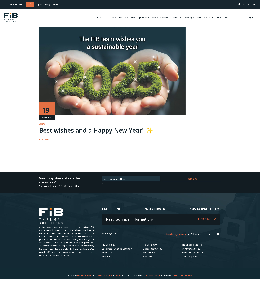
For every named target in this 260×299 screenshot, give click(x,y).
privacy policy (118, 184)
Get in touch (205, 219)
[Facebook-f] (239, 4)
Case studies (214, 18)
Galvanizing (188, 18)
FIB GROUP (110, 18)
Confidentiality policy (103, 275)
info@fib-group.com (176, 234)
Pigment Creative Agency (182, 275)
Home (99, 18)
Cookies (118, 275)
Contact (227, 18)
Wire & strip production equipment (143, 18)
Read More (44, 139)
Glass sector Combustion (169, 18)
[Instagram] (249, 4)
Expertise (122, 18)
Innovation (201, 18)
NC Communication (152, 275)
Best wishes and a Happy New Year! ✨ (96, 130)
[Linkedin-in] (244, 4)
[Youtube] (254, 4)
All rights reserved (85, 275)
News (42, 124)
